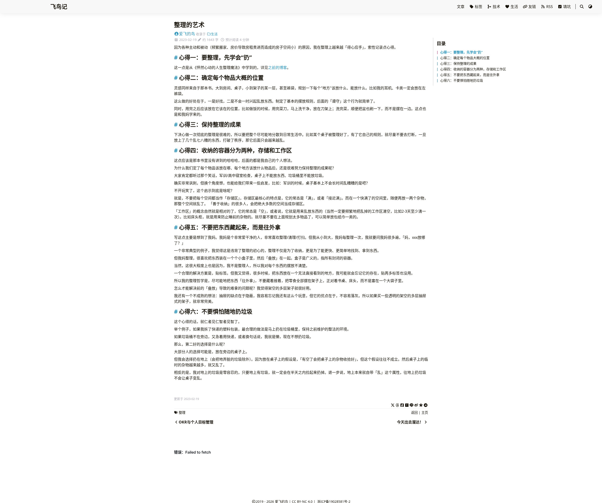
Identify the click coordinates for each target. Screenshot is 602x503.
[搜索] (581, 6)
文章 (461, 6)
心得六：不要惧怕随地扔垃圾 (461, 80)
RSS (549, 6)
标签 (478, 6)
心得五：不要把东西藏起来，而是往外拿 (469, 74)
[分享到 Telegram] (425, 404)
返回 (414, 412)
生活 (514, 6)
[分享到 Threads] (397, 404)
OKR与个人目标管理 (196, 422)
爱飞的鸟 (187, 33)
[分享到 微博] (416, 404)
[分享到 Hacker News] (406, 404)
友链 (532, 6)
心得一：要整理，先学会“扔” (461, 52)
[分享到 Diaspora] (421, 404)
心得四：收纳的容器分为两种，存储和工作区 (473, 69)
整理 (182, 412)
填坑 (567, 6)
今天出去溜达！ (410, 422)
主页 (424, 412)
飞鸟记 (58, 6)
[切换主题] (590, 6)
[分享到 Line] (411, 404)
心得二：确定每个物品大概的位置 (465, 58)
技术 (496, 6)
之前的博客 (277, 67)
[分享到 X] (392, 404)
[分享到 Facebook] (402, 404)
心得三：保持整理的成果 (458, 63)
